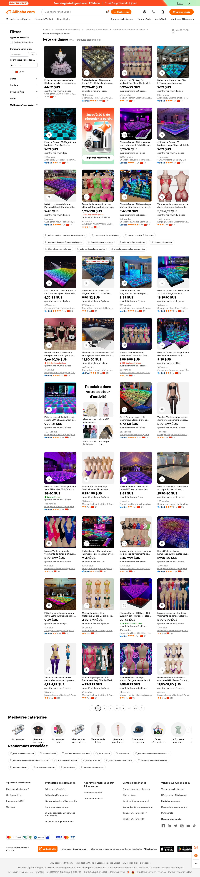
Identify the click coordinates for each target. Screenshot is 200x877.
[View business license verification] (128, 872)
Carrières (10, 807)
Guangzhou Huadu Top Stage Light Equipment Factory (136, 159)
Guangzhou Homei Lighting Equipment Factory (98, 97)
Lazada (100, 863)
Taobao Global (113, 863)
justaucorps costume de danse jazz (153, 753)
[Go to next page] (142, 708)
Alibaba (46, 29)
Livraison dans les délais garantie (61, 801)
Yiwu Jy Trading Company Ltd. (171, 159)
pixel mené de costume (23, 753)
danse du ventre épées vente (141, 235)
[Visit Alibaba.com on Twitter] (176, 826)
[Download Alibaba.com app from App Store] (167, 849)
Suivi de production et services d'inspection (60, 814)
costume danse (20, 767)
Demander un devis (93, 798)
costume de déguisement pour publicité (30, 760)
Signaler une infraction (133, 819)
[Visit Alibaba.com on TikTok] (194, 826)
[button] (108, 12)
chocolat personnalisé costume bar (129, 249)
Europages (145, 863)
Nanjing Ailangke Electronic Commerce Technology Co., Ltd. (173, 221)
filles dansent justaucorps (120, 760)
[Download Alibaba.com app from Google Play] (185, 849)
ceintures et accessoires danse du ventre (66, 235)
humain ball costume (163, 242)
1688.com (68, 863)
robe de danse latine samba (92, 249)
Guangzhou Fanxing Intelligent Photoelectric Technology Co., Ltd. (98, 308)
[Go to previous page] (92, 708)
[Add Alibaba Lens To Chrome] (48, 849)
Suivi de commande (170, 801)
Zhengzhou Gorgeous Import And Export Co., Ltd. (60, 159)
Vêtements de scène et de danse (129, 29)
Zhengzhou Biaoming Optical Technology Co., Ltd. (173, 97)
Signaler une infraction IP (134, 813)
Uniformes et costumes (96, 29)
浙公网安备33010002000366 (151, 872)
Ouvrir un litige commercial (135, 801)
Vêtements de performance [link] (56, 33)
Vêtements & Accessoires (67, 29)
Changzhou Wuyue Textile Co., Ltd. (60, 93)
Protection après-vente (56, 807)
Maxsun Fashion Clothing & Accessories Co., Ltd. (136, 97)
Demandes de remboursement (137, 807)
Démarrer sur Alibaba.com (174, 795)
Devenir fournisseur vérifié (174, 807)
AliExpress (55, 863)
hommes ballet (49, 753)
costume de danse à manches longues (65, 242)
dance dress (69, 767)
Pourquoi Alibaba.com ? (17, 789)
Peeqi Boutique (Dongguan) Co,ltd (60, 372)
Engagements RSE (15, 801)
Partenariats (167, 813)
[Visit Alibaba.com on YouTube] (188, 826)
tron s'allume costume (67, 760)
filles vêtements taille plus (59, 249)
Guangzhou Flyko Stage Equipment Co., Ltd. (173, 308)
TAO (124, 863)
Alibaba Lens (20, 847)
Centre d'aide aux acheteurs (136, 789)
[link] (196, 847)
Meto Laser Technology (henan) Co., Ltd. (136, 308)
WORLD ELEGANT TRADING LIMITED (98, 224)
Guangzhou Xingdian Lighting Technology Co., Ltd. (136, 221)
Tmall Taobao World (84, 863)
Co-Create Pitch (14, 795)
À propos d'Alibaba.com (18, 782)
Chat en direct (129, 795)
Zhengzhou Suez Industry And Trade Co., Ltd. (60, 308)
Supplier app (79, 849)
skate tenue (124, 753)
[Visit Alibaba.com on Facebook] (163, 826)
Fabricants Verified (93, 792)
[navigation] (23, 369)
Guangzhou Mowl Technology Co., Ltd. (60, 221)
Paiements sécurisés (55, 789)
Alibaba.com (150, 849)
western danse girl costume (77, 753)
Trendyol (133, 863)
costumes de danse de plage (106, 235)
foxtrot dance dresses (45, 767)
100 (135, 708)
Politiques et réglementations (59, 821)
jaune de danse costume (102, 242)
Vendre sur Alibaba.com (172, 789)
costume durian (93, 760)
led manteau (104, 753)
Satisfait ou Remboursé (56, 795)
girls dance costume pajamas (154, 760)
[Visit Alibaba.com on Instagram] (182, 826)
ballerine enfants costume (133, 242)
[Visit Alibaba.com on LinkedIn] (169, 826)
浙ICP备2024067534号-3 (180, 872)
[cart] (154, 12)
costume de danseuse (94, 767)
